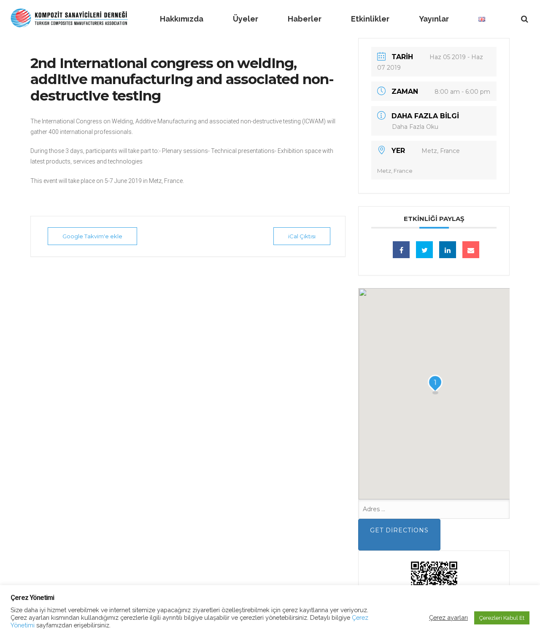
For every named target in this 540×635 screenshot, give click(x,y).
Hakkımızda (181, 18)
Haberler (304, 18)
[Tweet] (424, 249)
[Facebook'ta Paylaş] (401, 249)
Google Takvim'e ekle (92, 236)
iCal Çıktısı (302, 236)
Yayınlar (434, 18)
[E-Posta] (470, 249)
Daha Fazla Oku (415, 127)
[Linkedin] (447, 249)
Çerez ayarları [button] (448, 617)
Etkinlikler (370, 18)
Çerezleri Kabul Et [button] (501, 618)
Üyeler (245, 18)
